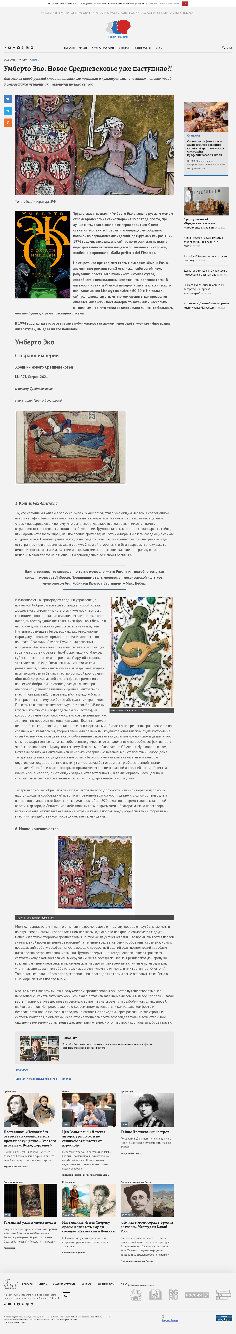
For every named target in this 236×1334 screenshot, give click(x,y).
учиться (124, 47)
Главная (20, 1078)
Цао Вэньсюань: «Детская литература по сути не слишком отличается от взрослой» (83, 1138)
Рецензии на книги (13, 1182)
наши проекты (142, 47)
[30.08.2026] (89, 1185)
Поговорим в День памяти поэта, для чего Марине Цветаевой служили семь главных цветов (146, 1143)
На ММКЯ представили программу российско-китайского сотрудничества (206, 164)
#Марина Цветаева (131, 1153)
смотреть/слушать (103, 47)
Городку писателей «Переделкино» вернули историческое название (204, 223)
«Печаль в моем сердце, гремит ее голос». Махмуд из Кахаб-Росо (147, 1226)
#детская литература (97, 1174)
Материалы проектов (43, 1078)
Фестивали (193, 135)
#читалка (21, 1070)
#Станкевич (21, 1166)
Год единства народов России (136, 1182)
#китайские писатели (73, 1174)
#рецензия (9, 1247)
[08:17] (30, 1185)
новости (69, 47)
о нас (158, 47)
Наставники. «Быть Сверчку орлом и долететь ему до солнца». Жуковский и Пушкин (88, 1226)
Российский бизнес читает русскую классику (205, 258)
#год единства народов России (137, 1260)
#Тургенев (9, 1166)
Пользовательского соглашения (162, 3)
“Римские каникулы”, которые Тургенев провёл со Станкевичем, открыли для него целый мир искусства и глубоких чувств (29, 1156)
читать (83, 47)
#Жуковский (68, 1252)
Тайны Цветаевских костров (145, 1132)
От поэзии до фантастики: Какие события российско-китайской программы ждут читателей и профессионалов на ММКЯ (205, 148)
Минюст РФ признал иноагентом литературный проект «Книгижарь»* (204, 289)
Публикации (10, 1091)
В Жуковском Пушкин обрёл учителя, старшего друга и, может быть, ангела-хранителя (86, 1242)
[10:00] (30, 1094)
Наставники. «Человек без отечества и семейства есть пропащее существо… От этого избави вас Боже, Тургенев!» (30, 1138)
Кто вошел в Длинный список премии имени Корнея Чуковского (206, 305)
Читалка (34, 59)
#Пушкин (80, 1252)
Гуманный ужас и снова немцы (30, 1222)
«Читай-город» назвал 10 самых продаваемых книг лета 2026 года (203, 242)
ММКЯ (65, 1091)
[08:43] (147, 1094)
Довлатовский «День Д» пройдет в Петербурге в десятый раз (205, 273)
